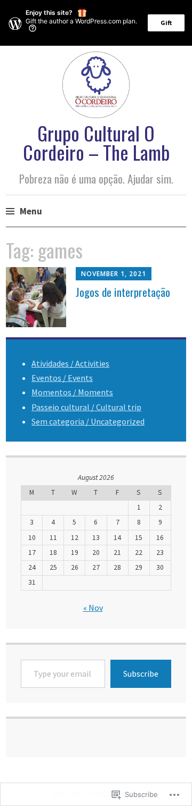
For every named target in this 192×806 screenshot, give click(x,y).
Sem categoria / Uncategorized (88, 421)
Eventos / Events (62, 377)
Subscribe (140, 673)
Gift (166, 23)
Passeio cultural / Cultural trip (86, 407)
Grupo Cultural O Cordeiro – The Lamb (96, 142)
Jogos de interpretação (123, 292)
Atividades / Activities (70, 363)
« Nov (93, 607)
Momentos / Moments (72, 392)
